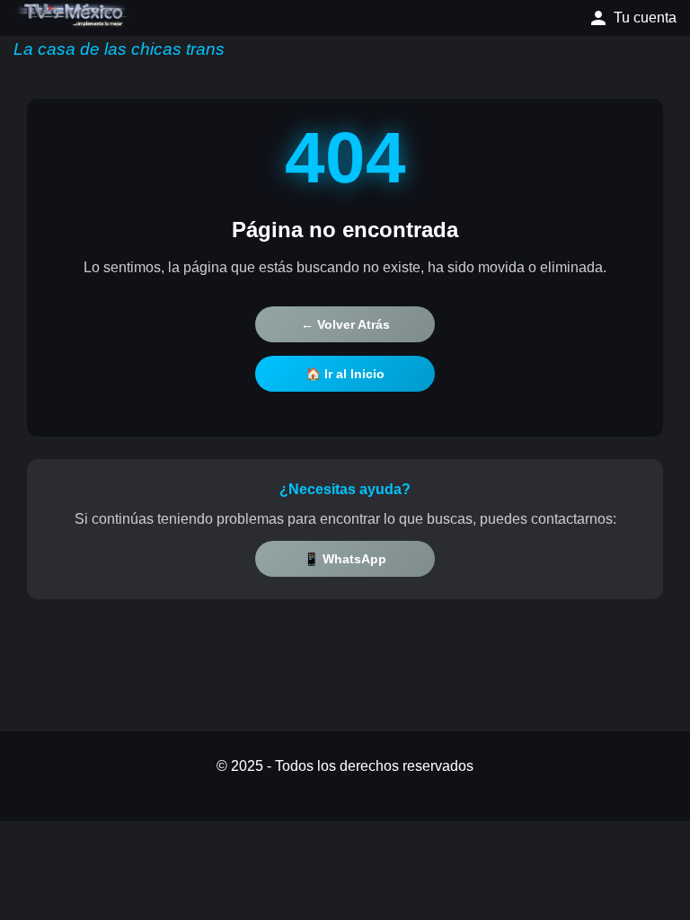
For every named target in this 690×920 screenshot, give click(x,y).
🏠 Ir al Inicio (345, 374)
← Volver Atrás (345, 324)
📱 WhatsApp (345, 559)
